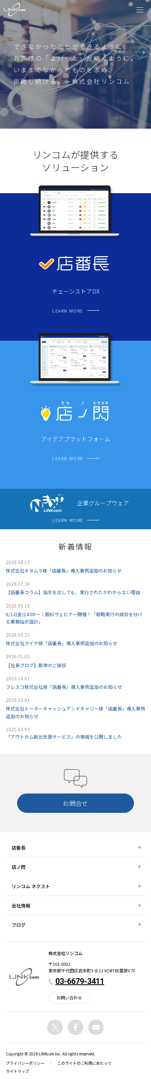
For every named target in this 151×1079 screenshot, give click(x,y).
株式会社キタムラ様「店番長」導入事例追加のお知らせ (64, 570)
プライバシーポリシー (25, 1063)
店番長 (19, 847)
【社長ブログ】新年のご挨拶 (36, 665)
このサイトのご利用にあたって (84, 1063)
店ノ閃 (19, 866)
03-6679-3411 (79, 981)
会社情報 (21, 905)
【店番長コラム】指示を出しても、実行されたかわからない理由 (73, 592)
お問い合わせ (69, 997)
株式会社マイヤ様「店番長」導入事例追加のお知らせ (61, 643)
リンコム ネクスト (31, 886)
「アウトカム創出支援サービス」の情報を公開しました (64, 736)
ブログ (19, 924)
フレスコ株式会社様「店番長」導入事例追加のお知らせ (64, 686)
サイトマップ (17, 1071)
